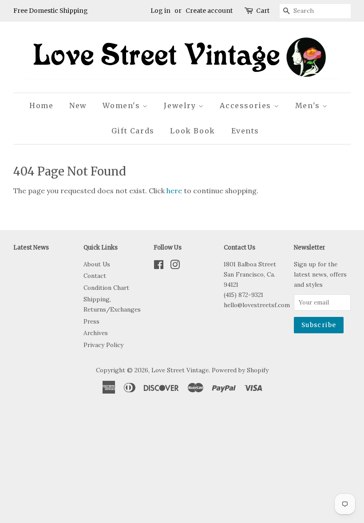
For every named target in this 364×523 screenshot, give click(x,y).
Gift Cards (132, 130)
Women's (122, 105)
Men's (309, 105)
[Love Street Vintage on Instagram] (175, 266)
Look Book (192, 130)
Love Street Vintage (180, 370)
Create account (209, 11)
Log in (160, 11)
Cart (262, 11)
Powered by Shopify (240, 370)
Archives (95, 333)
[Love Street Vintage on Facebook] (159, 266)
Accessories (246, 105)
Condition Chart (106, 288)
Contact (94, 276)
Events (245, 130)
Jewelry (181, 105)
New (78, 105)
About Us (96, 264)
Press (91, 321)
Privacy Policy (103, 345)
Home (41, 105)
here (174, 190)
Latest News (31, 247)
